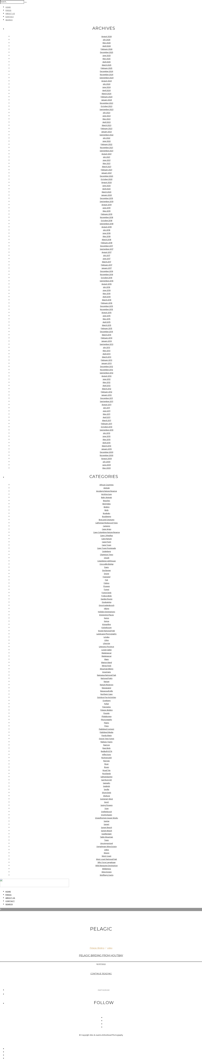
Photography (106, 719)
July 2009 (106, 461)
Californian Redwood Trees (106, 523)
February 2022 (106, 144)
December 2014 (106, 331)
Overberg (106, 700)
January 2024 (106, 100)
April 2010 (106, 442)
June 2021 (106, 160)
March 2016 (106, 300)
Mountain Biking (106, 669)
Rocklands (106, 773)
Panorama (106, 707)
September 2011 (106, 401)
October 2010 (106, 427)
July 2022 (106, 138)
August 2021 (106, 154)
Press (8, 10)
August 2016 (106, 284)
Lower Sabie (106, 650)
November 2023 (106, 103)
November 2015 (106, 309)
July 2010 (106, 433)
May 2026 (106, 43)
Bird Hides (107, 504)
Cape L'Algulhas (106, 535)
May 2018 (106, 236)
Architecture (106, 494)
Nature (106, 681)
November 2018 (106, 217)
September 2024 (107, 77)
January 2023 (106, 131)
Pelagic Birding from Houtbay (101, 955)
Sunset (106, 824)
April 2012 (106, 385)
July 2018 (106, 230)
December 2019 (106, 198)
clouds (106, 557)
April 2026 (107, 46)
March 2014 (106, 335)
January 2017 (107, 268)
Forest (106, 589)
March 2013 (106, 357)
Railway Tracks (106, 742)
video (106, 849)
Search (9, 20)
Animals (106, 488)
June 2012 (106, 379)
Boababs (106, 513)
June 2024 (106, 87)
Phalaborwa (106, 716)
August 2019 (107, 204)
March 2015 (106, 325)
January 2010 (106, 449)
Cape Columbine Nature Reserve (106, 532)
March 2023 (106, 125)
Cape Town (106, 545)
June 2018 (106, 233)
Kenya (106, 621)
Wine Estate (107, 872)
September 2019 (106, 201)
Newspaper (106, 688)
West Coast (106, 856)
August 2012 (106, 376)
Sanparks (106, 783)
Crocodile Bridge (107, 564)
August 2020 (106, 182)
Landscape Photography (106, 634)
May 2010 (106, 439)
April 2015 (106, 322)
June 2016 (106, 290)
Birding (106, 507)
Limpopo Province (106, 646)
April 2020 (106, 189)
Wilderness (106, 868)
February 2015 (106, 328)
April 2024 (106, 90)
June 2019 (106, 208)
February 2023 (106, 128)
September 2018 (106, 223)
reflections (106, 754)
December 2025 (106, 52)
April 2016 (106, 296)
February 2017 (106, 265)
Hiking (106, 608)
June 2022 (107, 141)
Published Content (106, 729)
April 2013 (106, 354)
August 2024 (106, 81)
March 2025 (106, 65)
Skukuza (106, 796)
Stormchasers (106, 815)
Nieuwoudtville (106, 691)
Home (8, 7)
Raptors (106, 745)
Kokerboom (107, 627)
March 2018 (106, 239)
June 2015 (106, 315)
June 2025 (107, 55)
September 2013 (106, 344)
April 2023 (107, 122)
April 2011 (106, 417)
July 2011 (106, 408)
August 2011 (106, 404)
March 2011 (106, 420)
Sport (106, 802)
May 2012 (106, 382)
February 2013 (106, 360)
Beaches (106, 500)
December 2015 (106, 306)
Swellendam (107, 834)
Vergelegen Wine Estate (106, 846)
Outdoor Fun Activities (106, 697)
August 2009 (106, 458)
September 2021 (106, 150)
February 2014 (106, 338)
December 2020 (106, 176)
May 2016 (106, 293)
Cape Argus (106, 529)
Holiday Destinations (106, 611)
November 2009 (106, 455)
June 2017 (106, 258)
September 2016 (106, 281)
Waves (106, 853)
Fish (106, 580)
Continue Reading (101, 973)
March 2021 (106, 166)
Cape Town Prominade (106, 548)
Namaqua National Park (106, 675)
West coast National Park (106, 859)
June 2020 (106, 185)
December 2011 (106, 398)
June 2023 (107, 116)
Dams (106, 567)
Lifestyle (106, 643)
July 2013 (106, 347)
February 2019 (106, 214)
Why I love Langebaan (107, 862)
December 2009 (106, 452)
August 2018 (107, 227)
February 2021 (106, 170)
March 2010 (106, 446)
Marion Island (106, 662)
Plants (106, 723)
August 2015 (106, 312)
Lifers (106, 640)
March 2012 (106, 388)
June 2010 (106, 436)
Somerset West (106, 799)
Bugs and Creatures (106, 519)
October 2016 (106, 277)
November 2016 (106, 274)
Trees (106, 840)
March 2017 (106, 262)
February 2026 (106, 49)
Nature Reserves (106, 684)
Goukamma (106, 602)
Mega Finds (106, 665)
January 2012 (106, 395)
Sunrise (106, 821)
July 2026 (106, 39)
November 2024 (106, 74)
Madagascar (106, 653)
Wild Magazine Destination (106, 865)
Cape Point (106, 542)
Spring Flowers (107, 805)
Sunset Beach (106, 827)
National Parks (106, 678)
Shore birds (106, 792)
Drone (106, 573)
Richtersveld (106, 757)
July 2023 (106, 112)
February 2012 (106, 392)
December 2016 (106, 271)
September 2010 (106, 430)
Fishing (106, 583)
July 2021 (106, 157)
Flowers (106, 586)
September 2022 (106, 135)
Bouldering (106, 516)
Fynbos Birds (106, 596)
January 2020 (106, 195)
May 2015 (106, 319)
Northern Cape (106, 694)
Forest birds (106, 592)
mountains (106, 672)
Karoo (106, 618)
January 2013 (106, 363)
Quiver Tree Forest (106, 738)
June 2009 (106, 465)
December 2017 (106, 246)
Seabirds (106, 786)
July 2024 (106, 84)
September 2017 (106, 249)
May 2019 (106, 211)
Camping (106, 526)
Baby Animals (106, 497)
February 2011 (106, 423)
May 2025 (106, 58)
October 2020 (106, 179)
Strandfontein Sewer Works (106, 818)
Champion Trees (106, 554)
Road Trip (106, 770)
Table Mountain (106, 837)
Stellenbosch (106, 811)
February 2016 (106, 303)
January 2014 (106, 341)
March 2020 (106, 192)
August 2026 (106, 36)
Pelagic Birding (106, 710)
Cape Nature (106, 538)
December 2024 (106, 71)
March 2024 (106, 93)
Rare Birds (106, 748)
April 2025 (107, 62)
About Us (10, 13)
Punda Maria (107, 735)
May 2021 (106, 163)
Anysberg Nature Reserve (106, 491)
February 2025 (106, 68)
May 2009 (106, 468)
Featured (106, 577)
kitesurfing (106, 624)
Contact (9, 17)
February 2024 (106, 97)
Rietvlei (106, 761)
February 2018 (106, 242)
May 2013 (106, 350)
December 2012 (106, 366)
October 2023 (106, 106)
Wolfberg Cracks (106, 875)
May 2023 (106, 119)
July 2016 (106, 287)
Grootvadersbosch (106, 605)
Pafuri (106, 703)
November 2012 (106, 369)
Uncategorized (106, 843)
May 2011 (106, 414)
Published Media (106, 732)
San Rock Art (106, 780)
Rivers (106, 767)
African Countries (106, 485)
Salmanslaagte (106, 776)
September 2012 (106, 373)
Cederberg (106, 551)
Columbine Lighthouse (106, 561)
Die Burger (106, 570)
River (106, 764)
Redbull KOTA (106, 751)
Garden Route (106, 599)
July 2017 (106, 255)
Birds (106, 510)
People (106, 713)
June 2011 (106, 411)
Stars (107, 808)
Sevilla (106, 789)
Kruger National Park (106, 630)
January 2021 (106, 173)
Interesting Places (106, 615)
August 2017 (106, 252)
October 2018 (106, 220)
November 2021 (106, 147)
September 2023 (106, 109)
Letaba (106, 637)
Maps (106, 659)
